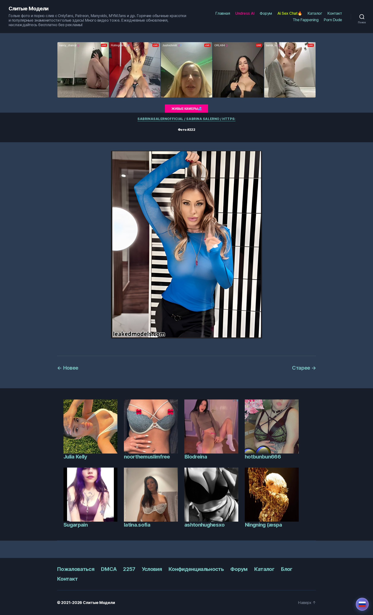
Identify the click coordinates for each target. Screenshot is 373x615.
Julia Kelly (75, 457)
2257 (129, 569)
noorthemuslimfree (147, 457)
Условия (152, 569)
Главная (222, 13)
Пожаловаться (75, 569)
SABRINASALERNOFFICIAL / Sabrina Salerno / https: (186, 119)
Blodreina (195, 457)
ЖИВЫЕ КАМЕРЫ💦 (186, 108)
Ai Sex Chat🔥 (289, 13)
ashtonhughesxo (204, 525)
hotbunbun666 (263, 457)
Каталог (315, 13)
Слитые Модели (28, 8)
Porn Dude (333, 20)
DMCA (109, 569)
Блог (286, 569)
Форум (266, 13)
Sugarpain (75, 525)
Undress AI (244, 13)
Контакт (334, 13)
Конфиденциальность (196, 569)
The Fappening (306, 20)
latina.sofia (137, 525)
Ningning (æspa (263, 525)
